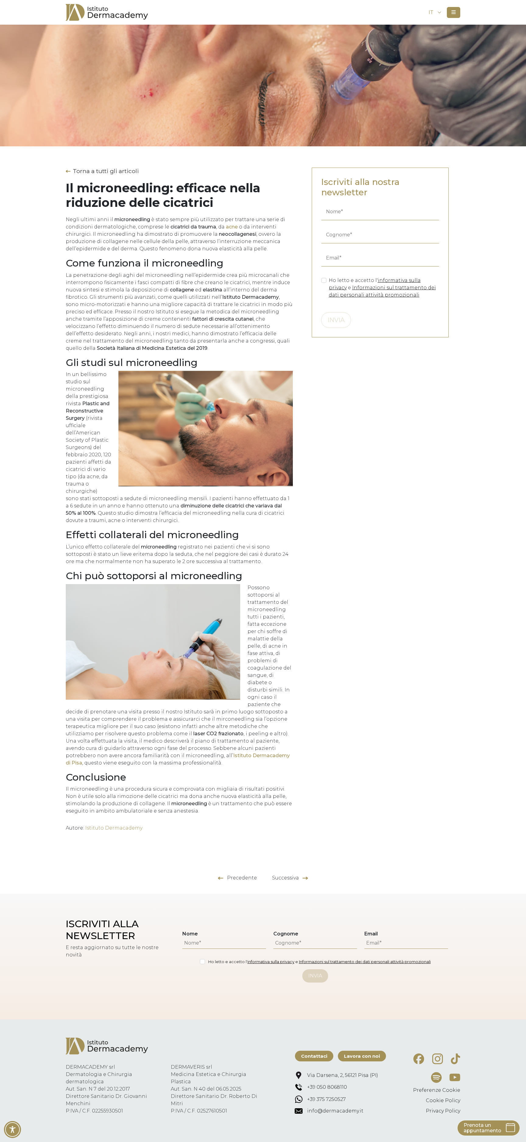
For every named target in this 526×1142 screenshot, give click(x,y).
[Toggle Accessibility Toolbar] (12, 1129)
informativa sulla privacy (270, 961)
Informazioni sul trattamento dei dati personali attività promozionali (365, 961)
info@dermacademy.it (335, 1111)
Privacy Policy (443, 1111)
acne (232, 227)
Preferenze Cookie (436, 1090)
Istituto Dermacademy (113, 828)
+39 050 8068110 (327, 1087)
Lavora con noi (362, 1056)
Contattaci (314, 1056)
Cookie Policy (443, 1100)
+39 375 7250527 (326, 1099)
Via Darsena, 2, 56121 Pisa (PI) (342, 1075)
